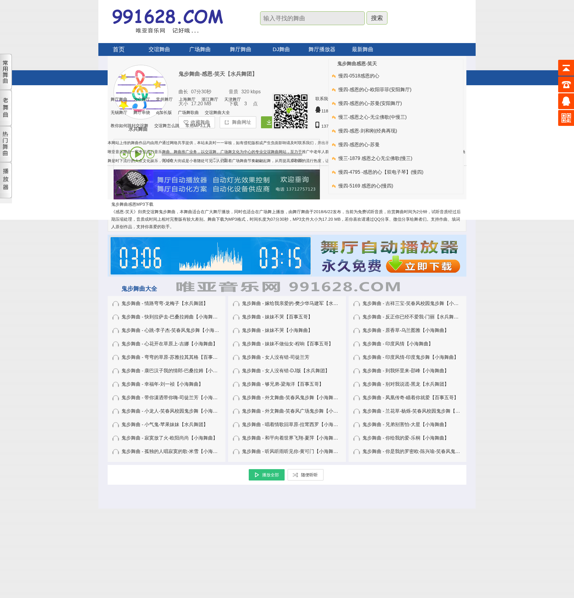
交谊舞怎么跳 (166, 125)
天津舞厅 (232, 99)
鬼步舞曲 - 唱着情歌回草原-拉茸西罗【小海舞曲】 (295, 424)
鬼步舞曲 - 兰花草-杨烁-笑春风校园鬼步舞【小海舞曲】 (420, 411)
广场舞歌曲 (188, 112)
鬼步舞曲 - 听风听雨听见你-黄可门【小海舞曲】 (292, 451)
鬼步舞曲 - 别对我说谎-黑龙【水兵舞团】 (405, 384)
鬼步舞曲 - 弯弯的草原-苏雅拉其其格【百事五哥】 (174, 357)
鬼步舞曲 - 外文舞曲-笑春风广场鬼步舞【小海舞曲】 (297, 411)
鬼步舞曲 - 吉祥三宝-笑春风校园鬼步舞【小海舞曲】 (417, 303)
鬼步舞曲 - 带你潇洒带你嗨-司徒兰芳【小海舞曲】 (174, 397)
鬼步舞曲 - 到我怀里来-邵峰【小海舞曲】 (405, 370)
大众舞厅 (141, 99)
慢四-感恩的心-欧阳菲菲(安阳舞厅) (374, 89)
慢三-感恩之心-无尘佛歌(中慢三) (372, 117)
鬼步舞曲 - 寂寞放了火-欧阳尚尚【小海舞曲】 (169, 437)
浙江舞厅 (209, 99)
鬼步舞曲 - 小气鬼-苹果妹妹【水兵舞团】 (164, 424)
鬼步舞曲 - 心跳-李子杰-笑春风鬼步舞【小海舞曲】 (175, 330)
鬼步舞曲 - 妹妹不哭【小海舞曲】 (277, 330)
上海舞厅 (187, 99)
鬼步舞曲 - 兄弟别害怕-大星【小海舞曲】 (405, 424)
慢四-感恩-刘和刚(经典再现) (367, 130)
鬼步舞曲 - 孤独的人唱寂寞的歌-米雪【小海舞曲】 (174, 451)
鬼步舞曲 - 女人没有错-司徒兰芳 (275, 357)
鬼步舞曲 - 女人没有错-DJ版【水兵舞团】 (286, 370)
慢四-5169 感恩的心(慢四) (365, 185)
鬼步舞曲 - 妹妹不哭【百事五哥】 (277, 316)
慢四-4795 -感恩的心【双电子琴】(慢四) (380, 172)
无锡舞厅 (119, 112)
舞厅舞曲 (119, 99)
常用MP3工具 (198, 125)
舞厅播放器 (322, 49)
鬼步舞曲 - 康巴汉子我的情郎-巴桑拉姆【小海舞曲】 (176, 370)
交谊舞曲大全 (217, 112)
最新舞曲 (362, 49)
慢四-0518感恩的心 (358, 75)
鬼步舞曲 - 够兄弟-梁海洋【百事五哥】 (283, 384)
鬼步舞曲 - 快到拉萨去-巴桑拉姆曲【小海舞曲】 (171, 316)
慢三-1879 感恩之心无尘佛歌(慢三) (375, 158)
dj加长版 (164, 112)
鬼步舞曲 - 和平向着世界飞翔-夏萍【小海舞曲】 (292, 437)
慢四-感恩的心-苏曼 (359, 144)
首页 (119, 49)
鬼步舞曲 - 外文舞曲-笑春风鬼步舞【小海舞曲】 (292, 397)
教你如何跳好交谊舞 (129, 125)
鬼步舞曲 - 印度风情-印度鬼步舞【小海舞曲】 (410, 357)
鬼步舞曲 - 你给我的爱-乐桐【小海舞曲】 (405, 437)
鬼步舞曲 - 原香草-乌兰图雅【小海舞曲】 (405, 330)
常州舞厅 (164, 99)
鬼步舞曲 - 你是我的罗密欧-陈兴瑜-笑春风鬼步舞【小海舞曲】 (428, 451)
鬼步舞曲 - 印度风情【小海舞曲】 (397, 343)
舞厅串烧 (141, 112)
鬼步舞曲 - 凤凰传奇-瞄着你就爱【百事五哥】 (410, 397)
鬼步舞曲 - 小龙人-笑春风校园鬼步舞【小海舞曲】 (174, 411)
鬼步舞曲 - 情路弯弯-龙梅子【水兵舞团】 (164, 303)
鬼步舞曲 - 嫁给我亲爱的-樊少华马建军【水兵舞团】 (297, 303)
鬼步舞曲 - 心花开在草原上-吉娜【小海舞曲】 (169, 343)
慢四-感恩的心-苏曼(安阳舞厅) (370, 103)
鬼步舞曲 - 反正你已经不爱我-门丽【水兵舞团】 (412, 316)
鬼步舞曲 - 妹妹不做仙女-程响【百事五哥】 (287, 343)
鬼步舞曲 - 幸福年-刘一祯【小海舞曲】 (162, 384)
